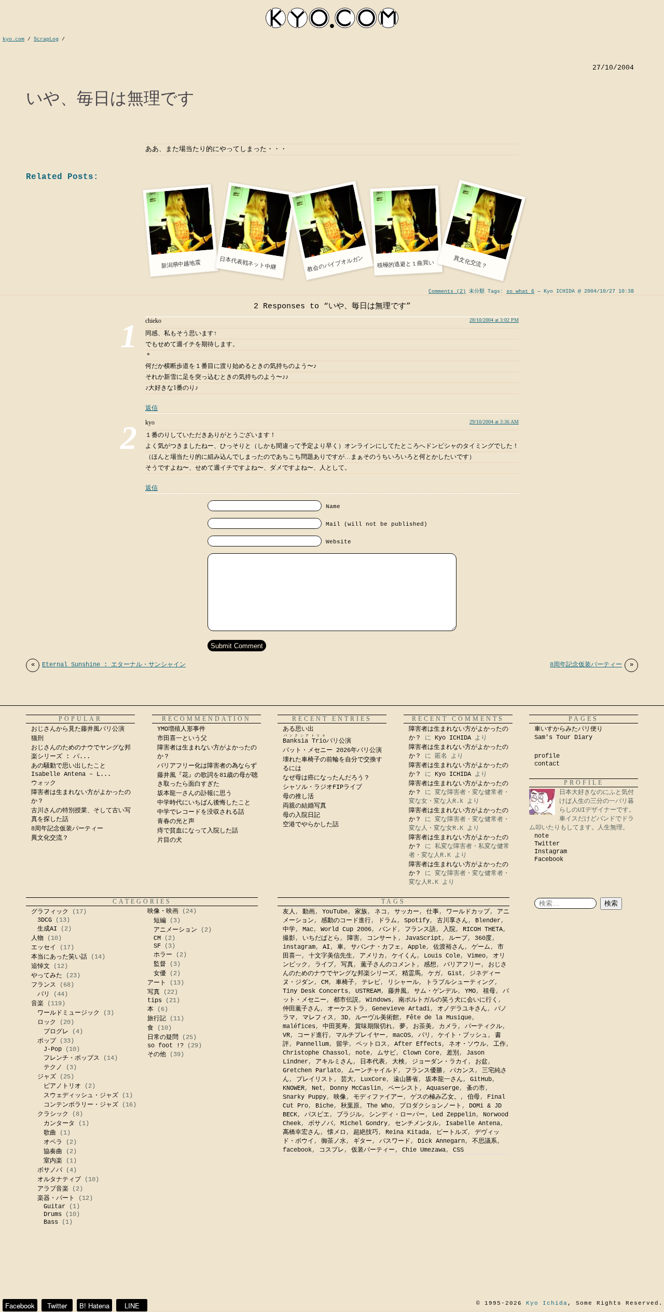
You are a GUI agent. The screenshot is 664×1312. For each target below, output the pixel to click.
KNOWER (294, 1088)
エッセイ (43, 947)
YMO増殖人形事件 (181, 729)
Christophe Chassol (315, 1053)
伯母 (473, 1097)
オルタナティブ (59, 1179)
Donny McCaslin (355, 1088)
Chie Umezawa (424, 1150)
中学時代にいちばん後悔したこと (204, 803)
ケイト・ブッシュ (463, 1035)
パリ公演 (317, 741)
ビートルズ (451, 1132)
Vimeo (476, 956)
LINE (132, 1305)
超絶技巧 (365, 1132)
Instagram (550, 851)
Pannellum (312, 1044)
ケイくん (404, 956)
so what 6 (520, 291)
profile (547, 756)
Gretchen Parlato (312, 1070)
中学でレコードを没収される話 (200, 812)
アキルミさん (334, 1061)
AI (326, 947)
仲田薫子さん (301, 1009)
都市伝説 (346, 1000)
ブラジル (349, 1114)
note (541, 836)
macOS (402, 1035)
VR (286, 1035)
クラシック (52, 1114)
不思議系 (484, 1141)
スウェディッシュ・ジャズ (81, 1095)
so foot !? (165, 1045)
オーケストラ (346, 1009)
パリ (43, 994)
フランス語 (420, 929)
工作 (499, 1044)
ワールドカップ (468, 911)
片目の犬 (169, 840)
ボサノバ (49, 1170)
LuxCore (373, 1079)
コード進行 (312, 1035)
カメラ (448, 1026)
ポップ (46, 1041)
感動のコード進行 (346, 920)
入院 (449, 929)
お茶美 (422, 1026)
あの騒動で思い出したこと (68, 766)
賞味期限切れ (373, 1026)
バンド (388, 929)
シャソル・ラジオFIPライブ (325, 787)
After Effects (417, 1044)
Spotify (417, 920)
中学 (289, 929)
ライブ (324, 964)
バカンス (462, 1070)
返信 (151, 408)
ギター (362, 1141)
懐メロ (336, 1132)
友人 (289, 911)
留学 (342, 1044)
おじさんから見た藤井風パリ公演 (78, 729)
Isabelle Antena (473, 1123)
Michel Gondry (364, 1123)
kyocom (332, 18)
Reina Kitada (407, 1132)
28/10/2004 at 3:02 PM (494, 320)
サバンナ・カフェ (375, 947)
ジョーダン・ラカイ (440, 1061)
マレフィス (318, 1017)
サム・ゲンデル (436, 991)
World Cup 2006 (346, 929)
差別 (453, 1053)
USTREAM (368, 991)
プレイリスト (315, 1079)
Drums (53, 1214)
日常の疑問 (162, 1037)
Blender (488, 920)
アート (156, 983)
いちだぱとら (321, 938)
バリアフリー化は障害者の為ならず (207, 766)
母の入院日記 (301, 815)
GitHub (481, 1079)
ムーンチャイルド (373, 1070)
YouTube (335, 911)
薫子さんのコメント (389, 964)
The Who (379, 1106)
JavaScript (423, 938)
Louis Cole (442, 956)
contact (547, 764)
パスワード (394, 1141)
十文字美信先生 (330, 956)
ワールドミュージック (68, 1013)
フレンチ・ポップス (72, 1058)
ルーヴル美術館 (377, 1017)
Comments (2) (447, 291)
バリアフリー (462, 964)
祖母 (489, 991)
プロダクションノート (430, 1106)
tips (154, 1000)
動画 (308, 911)
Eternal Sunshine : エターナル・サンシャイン (108, 664)
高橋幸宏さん (301, 1132)
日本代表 (372, 1061)
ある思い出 (298, 729)
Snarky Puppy (304, 1097)
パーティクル (483, 1026)
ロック (46, 1022)
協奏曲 (53, 1151)
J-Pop (53, 1049)
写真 (153, 992)
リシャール (403, 982)
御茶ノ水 (333, 1141)
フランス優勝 (423, 1070)
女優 (160, 973)
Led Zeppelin (454, 1114)
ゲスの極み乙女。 (435, 1097)
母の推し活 (298, 796)
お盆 (481, 1061)
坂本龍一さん (444, 1079)
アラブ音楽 (52, 1189)
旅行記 (156, 1018)
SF (157, 946)
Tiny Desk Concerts (315, 991)
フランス (43, 985)
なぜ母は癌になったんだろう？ (326, 778)
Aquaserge (442, 1088)
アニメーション (175, 930)
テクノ (53, 1067)
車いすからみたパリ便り (568, 729)
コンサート (382, 938)
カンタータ (59, 1123)
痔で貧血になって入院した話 (197, 831)
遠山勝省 (405, 1079)
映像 (340, 1097)
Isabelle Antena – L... (71, 774)
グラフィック (49, 911)
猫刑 (37, 738)
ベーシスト (403, 1088)
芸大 (347, 1079)
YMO (470, 991)
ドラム (387, 920)
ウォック (43, 783)
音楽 (37, 1003)
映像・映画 (162, 911)
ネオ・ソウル (467, 1044)
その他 (156, 1054)
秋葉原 (350, 1106)
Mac (307, 929)
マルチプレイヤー (360, 1035)
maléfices (299, 1026)
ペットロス (371, 1044)
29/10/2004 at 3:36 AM (494, 422)
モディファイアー (378, 1097)
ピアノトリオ (62, 1086)
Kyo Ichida (547, 1303)
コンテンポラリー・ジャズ (81, 1105)
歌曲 (50, 1133)
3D (344, 1017)
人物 (37, 938)
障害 (353, 938)
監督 (160, 964)
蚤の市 (475, 1088)
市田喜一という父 (182, 738)
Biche (324, 1106)
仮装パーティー (373, 1150)
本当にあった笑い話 (59, 957)
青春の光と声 (176, 821)
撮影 (289, 938)
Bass (51, 1222)
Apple (417, 947)
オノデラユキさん (462, 1009)
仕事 (432, 911)
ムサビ (386, 1053)
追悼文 (40, 966)
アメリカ (371, 956)
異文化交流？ (49, 838)
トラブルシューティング (460, 982)
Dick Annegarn (441, 1141)
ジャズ (46, 1077)
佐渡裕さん (448, 947)
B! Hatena (94, 1305)
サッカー (406, 911)
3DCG (44, 920)
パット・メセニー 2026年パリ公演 (332, 750)
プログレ (56, 1031)
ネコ (381, 911)
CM (157, 938)
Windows (378, 1000)
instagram (299, 947)
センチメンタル (416, 1123)
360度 (483, 938)
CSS (458, 1150)
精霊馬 (411, 973)
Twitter (547, 844)
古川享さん (452, 920)
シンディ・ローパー (397, 1114)
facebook (297, 1150)
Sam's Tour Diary (563, 737)
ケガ (434, 973)
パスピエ (317, 1114)
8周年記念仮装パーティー (591, 664)
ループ (458, 938)
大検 (398, 1061)
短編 (160, 920)
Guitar (54, 1206)
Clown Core (421, 1053)
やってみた (46, 975)
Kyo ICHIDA (453, 738)
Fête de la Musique (439, 1017)
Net (317, 1088)
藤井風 (397, 991)
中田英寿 (335, 1026)
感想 (430, 964)
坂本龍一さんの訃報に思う (194, 793)
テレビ (371, 982)
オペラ (53, 1142)
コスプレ (331, 1150)
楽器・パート (56, 1198)
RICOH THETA (483, 929)
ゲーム (481, 947)
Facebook (548, 859)
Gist (455, 973)
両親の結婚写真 (304, 806)
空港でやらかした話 (311, 824)
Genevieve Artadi (401, 1009)
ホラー (163, 955)
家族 (361, 911)
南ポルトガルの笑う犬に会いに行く (448, 1000)
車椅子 (345, 982)
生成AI (47, 929)
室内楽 (53, 1161)
